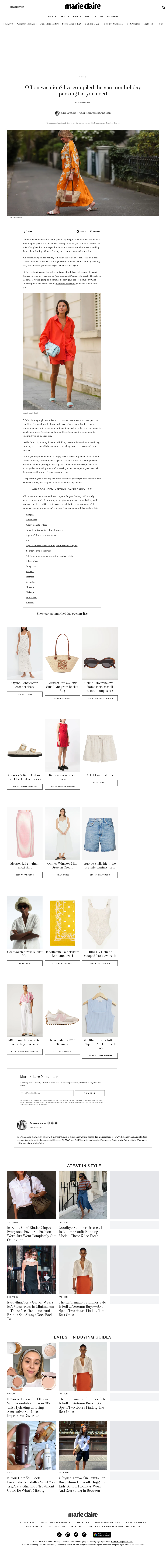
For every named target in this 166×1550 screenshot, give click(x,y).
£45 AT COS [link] (25, 963)
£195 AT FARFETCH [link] (25, 875)
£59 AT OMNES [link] (62, 875)
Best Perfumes (133, 24)
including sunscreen (70, 446)
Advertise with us (136, 1523)
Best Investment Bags (113, 24)
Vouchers (112, 17)
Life (87, 17)
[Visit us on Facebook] (76, 1534)
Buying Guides (105, 113)
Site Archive (27, 1523)
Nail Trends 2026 (93, 24)
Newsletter (96, 231)
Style (83, 77)
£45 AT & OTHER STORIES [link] (100, 1055)
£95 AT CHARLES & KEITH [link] (25, 787)
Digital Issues (149, 24)
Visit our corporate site (122, 1542)
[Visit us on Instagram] (67, 1534)
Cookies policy (56, 1527)
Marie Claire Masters (49, 24)
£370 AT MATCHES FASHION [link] (100, 698)
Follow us (83, 231)
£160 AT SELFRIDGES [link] (100, 963)
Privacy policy (34, 1527)
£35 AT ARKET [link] (99, 783)
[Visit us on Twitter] (59, 1534)
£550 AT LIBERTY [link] (62, 698)
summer (56, 279)
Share (30, 231)
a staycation (51, 247)
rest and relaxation (82, 251)
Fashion (52, 17)
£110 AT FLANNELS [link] (62, 1052)
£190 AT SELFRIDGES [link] (100, 875)
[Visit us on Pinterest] (84, 1534)
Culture (98, 17)
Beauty (65, 17)
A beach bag (32, 561)
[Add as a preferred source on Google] (117, 1535)
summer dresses (39, 545)
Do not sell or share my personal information (113, 1527)
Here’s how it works (112, 123)
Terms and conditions (107, 1523)
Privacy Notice (90, 1100)
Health (77, 17)
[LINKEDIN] (52, 1123)
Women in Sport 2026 (27, 24)
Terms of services (49, 1100)
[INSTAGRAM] (48, 1123)
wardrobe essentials (65, 283)
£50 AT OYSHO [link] (25, 694)
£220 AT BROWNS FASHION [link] (62, 787)
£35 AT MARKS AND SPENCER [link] (25, 1052)
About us (76, 1527)
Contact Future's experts (55, 1523)
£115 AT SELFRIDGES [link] (62, 963)
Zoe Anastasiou (70, 113)
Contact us (82, 1523)
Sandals (29, 571)
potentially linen (46, 530)
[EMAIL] (56, 1123)
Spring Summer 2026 (71, 24)
